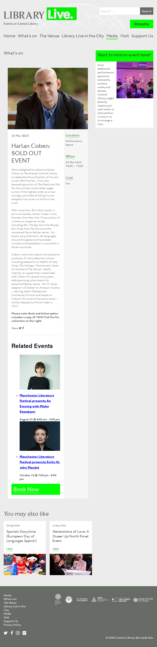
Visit (124, 35)
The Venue (49, 35)
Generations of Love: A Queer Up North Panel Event (71, 536)
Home (9, 35)
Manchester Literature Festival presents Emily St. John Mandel (40, 462)
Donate (141, 24)
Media (112, 35)
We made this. (144, 637)
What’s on (27, 35)
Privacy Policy (12, 625)
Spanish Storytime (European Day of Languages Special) (21, 536)
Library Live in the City (83, 35)
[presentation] (40, 372)
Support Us (142, 35)
